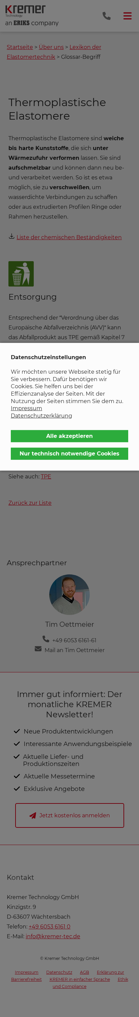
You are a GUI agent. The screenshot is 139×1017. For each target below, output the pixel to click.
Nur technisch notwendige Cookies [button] (69, 453)
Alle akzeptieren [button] (69, 436)
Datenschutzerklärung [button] (41, 416)
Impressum (26, 408)
